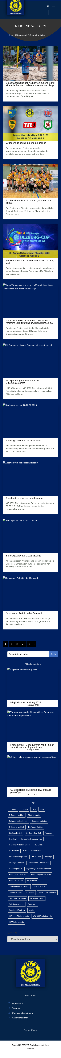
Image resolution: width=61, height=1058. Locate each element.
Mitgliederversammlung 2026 (25, 702)
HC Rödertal (14, 851)
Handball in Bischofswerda (31, 839)
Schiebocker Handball (47, 892)
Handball (13, 839)
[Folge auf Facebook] (46, 12)
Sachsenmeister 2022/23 (19, 886)
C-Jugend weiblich (39, 821)
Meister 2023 (36, 851)
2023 (34, 809)
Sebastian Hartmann (17, 898)
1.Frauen (12, 809)
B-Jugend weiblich (16, 815)
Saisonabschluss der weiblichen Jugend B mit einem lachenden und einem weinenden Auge (30, 84)
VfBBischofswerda (16, 922)
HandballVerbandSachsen (19, 845)
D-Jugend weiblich (16, 827)
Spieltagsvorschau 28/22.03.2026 (23, 440)
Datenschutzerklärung (22, 1013)
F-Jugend (48, 833)
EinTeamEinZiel (15, 833)
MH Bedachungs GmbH (18, 857)
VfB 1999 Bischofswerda (19, 916)
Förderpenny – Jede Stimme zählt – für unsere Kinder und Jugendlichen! (32, 746)
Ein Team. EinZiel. (35, 827)
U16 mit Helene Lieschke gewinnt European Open (31, 791)
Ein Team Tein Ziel (33, 833)
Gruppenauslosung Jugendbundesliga (26, 143)
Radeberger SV (15, 869)
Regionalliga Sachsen (18, 875)
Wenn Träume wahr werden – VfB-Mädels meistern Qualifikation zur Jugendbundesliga (29, 321)
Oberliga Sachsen (16, 863)
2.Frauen (24, 809)
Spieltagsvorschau (16, 904)
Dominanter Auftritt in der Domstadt (24, 613)
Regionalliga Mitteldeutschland (38, 869)
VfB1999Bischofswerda (42, 916)
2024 (42, 809)
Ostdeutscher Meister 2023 (38, 863)
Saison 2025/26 (15, 892)
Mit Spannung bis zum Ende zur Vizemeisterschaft (22, 381)
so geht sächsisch (37, 898)
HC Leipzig (39, 845)
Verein (31, 910)
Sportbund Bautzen (17, 910)
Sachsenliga (32, 880)
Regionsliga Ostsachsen (41, 875)
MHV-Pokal (36, 857)
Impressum (17, 1003)
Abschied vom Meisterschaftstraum (24, 498)
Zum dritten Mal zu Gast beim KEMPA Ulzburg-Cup (30, 261)
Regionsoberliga (16, 880)
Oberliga (48, 857)
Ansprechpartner (20, 1018)
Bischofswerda (34, 815)
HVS (25, 851)
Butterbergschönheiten (18, 821)
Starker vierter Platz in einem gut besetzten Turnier (28, 201)
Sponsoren (32, 904)
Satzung (16, 1008)
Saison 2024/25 (39, 886)
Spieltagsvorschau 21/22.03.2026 (23, 555)
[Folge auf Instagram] (52, 12)
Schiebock (30, 892)
